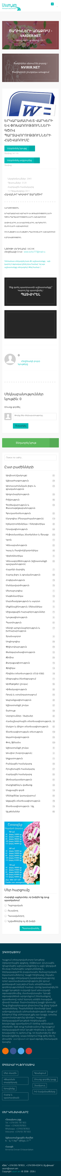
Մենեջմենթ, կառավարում (21, 795)
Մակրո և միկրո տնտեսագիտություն (27, 726)
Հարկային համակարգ (21, 187)
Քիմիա (10, 657)
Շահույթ (10, 710)
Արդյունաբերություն (17, 494)
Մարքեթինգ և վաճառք (19, 785)
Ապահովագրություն (17, 737)
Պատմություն (14, 622)
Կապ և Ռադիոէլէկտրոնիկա (22, 550)
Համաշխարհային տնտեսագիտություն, (29, 721)
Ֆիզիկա (10, 668)
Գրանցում (40, 1073)
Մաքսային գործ (15, 790)
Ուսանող (13, 910)
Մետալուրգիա (14, 590)
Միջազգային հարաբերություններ (25, 612)
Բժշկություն (13, 499)
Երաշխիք (9, 1088)
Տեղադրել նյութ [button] (26, 442)
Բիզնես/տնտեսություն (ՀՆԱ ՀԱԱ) (25, 673)
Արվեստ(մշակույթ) (16, 475)
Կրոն (9, 540)
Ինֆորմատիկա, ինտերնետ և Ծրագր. (27, 534)
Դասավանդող (16, 916)
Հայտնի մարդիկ (15, 569)
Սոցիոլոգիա (13, 641)
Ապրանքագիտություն (18, 700)
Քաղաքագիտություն (18, 663)
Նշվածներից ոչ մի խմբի (21, 921)
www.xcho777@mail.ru (34, 252)
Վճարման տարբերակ (10, 1081)
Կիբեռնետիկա (14, 556)
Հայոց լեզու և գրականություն (23, 574)
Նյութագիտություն (16, 617)
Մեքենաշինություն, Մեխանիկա (24, 606)
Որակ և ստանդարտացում (21, 694)
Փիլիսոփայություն (16, 647)
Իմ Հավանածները (44, 1091)
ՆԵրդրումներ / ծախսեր (19, 716)
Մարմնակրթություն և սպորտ (23, 601)
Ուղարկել (20, 425)
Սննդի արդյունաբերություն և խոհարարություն (23, 629)
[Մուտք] (6, 411)
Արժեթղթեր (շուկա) (17, 684)
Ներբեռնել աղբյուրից (19, 160)
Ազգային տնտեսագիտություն (23, 801)
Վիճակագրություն (16, 689)
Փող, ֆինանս (13, 742)
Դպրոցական (15, 905)
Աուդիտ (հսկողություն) (19, 753)
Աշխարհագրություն (17, 480)
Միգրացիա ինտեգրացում (21, 678)
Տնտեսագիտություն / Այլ (20, 806)
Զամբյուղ (39, 1085)
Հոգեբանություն (15, 580)
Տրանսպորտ (13, 636)
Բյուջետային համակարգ (20, 769)
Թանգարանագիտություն (20, 652)
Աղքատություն (14, 758)
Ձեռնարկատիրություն (19, 779)
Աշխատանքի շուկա (17, 705)
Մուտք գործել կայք (45, 1079)
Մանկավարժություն (17, 585)
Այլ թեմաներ (13, 811)
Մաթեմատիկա (14, 596)
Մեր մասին (10, 1073)
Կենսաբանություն (16, 545)
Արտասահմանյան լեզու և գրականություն (21, 487)
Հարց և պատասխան (11, 1096)
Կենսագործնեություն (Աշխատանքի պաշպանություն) (26, 562)
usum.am (16, 1171)
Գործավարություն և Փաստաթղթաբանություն (20, 506)
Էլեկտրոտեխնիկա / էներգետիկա (25, 524)
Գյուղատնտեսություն (18, 513)
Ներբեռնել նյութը (17, 148)
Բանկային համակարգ (19, 763)
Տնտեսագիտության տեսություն (24, 732)
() (19, 355)
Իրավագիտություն (17, 529)
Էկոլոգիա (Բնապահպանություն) (25, 518)
